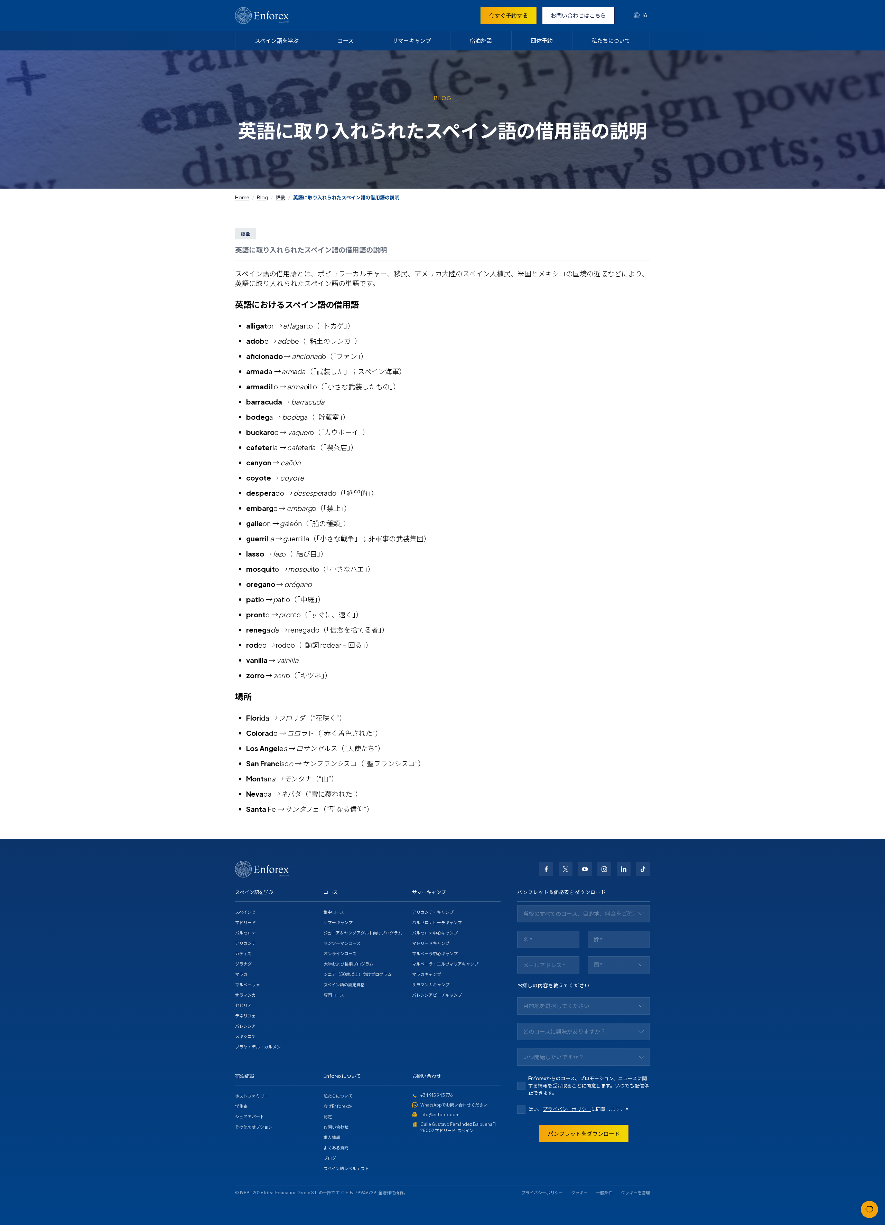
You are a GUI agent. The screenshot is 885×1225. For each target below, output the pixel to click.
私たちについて (610, 40)
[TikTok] (643, 869)
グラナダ (243, 964)
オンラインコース (340, 953)
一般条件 (604, 1192)
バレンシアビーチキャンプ (437, 995)
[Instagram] (604, 869)
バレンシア (245, 1026)
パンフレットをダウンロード (584, 1133)
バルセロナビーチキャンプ (437, 922)
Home (242, 197)
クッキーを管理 (635, 1192)
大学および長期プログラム (348, 964)
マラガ (241, 974)
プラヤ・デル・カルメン (258, 1047)
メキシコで (245, 1036)
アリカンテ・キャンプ (433, 912)
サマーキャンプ (411, 40)
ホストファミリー (251, 1096)
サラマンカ (245, 995)
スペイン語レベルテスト (346, 1168)
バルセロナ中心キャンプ (435, 933)
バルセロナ (245, 933)
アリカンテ (245, 943)
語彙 (280, 197)
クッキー (579, 1192)
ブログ (330, 1158)
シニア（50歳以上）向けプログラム (358, 974)
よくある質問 (336, 1147)
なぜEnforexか (338, 1106)
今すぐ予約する (508, 15)
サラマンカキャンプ (430, 984)
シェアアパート (249, 1116)
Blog (262, 197)
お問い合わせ (336, 1127)
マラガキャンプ (426, 974)
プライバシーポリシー (567, 1109)
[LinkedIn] (624, 869)
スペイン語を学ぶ (277, 40)
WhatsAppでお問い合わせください (453, 1105)
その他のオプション (253, 1127)
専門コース (334, 995)
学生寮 (241, 1106)
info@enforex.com (439, 1114)
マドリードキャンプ (430, 943)
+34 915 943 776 (436, 1095)
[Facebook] (546, 869)
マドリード (245, 922)
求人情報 (332, 1137)
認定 (328, 1116)
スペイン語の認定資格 (344, 984)
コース (345, 40)
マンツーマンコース (342, 943)
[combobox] (640, 15)
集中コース (334, 912)
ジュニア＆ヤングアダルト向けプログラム (363, 933)
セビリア (243, 1005)
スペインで (245, 912)
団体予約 (542, 40)
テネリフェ (245, 1015)
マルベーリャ (247, 984)
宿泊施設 (481, 40)
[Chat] (869, 1209)
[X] (565, 869)
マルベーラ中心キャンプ (435, 953)
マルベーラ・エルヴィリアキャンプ (445, 964)
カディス (243, 953)
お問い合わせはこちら (578, 15)
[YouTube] (585, 869)
